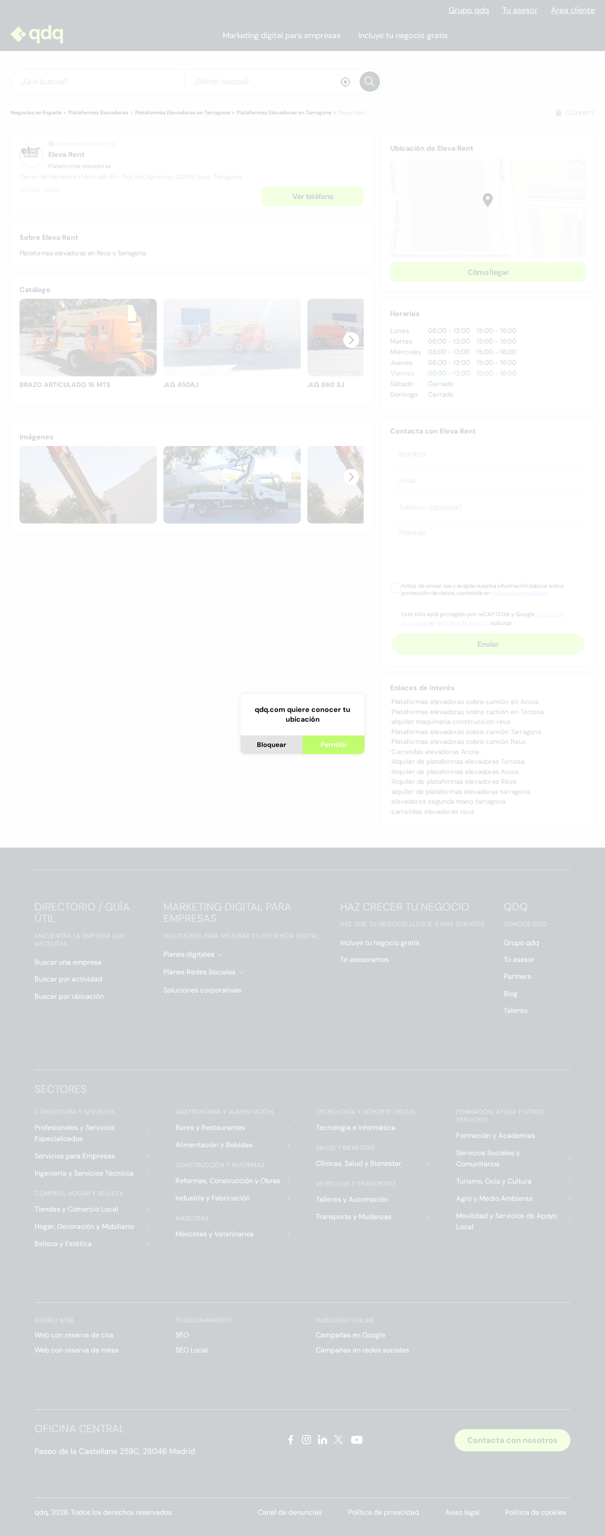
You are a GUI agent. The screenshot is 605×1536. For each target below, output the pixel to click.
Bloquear (271, 744)
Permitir (334, 744)
